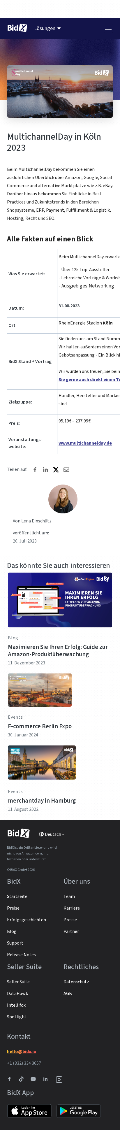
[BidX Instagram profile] (59, 1079)
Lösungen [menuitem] (44, 28)
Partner (71, 931)
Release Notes (21, 955)
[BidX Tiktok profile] (22, 1079)
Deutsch (53, 834)
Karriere (71, 908)
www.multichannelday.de (85, 443)
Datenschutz (76, 982)
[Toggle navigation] (108, 28)
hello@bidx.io (21, 1051)
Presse (70, 920)
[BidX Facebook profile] (11, 1079)
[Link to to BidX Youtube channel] (34, 1079)
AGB (67, 993)
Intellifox (16, 1005)
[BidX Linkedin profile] (47, 1079)
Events (15, 717)
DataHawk (17, 993)
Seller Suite (18, 982)
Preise (13, 908)
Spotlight (17, 1017)
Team (69, 896)
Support (15, 943)
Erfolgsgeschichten (26, 920)
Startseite (17, 896)
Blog (13, 638)
